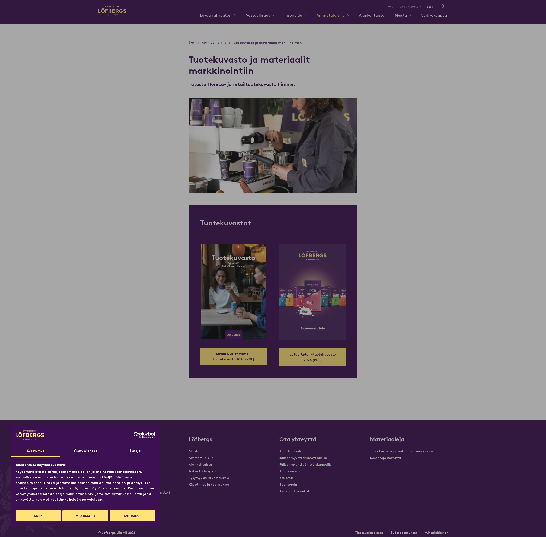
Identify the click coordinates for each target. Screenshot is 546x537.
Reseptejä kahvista (385, 458)
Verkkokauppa (434, 15)
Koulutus (286, 478)
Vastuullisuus (258, 15)
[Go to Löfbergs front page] (112, 14)
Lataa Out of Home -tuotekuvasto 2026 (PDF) (233, 356)
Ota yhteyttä (409, 7)
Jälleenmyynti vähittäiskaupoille (305, 464)
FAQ (390, 7)
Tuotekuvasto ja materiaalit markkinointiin (405, 451)
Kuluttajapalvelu (292, 451)
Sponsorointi (289, 484)
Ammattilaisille (331, 15)
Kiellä (38, 516)
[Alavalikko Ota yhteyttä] (421, 6)
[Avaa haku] (443, 6)
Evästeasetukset (404, 532)
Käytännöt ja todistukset (209, 484)
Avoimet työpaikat (294, 491)
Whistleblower (436, 532)
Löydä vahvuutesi (216, 15)
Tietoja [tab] (135, 451)
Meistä (401, 15)
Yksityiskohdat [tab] (85, 451)
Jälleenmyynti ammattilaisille (303, 458)
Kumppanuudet (292, 471)
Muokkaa (83, 516)
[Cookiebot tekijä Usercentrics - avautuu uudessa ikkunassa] (136, 435)
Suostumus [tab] (35, 451)
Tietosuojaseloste (369, 532)
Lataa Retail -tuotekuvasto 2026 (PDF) (313, 357)
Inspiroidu (293, 15)
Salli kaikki (132, 516)
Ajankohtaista (372, 15)
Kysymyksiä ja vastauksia (209, 478)
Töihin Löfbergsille (203, 471)
